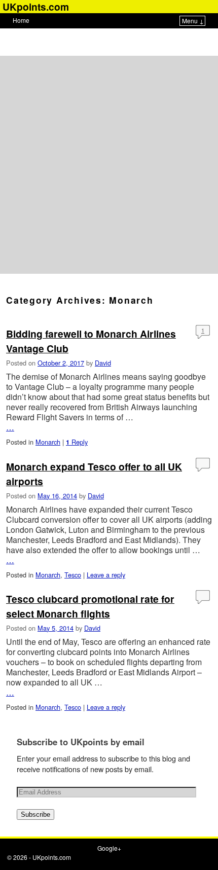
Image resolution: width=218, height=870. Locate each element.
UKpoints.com (51, 857)
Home (21, 20)
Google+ (109, 848)
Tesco (72, 574)
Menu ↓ (193, 20)
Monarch (47, 442)
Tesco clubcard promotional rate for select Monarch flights (90, 606)
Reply (77, 442)
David (103, 363)
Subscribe (35, 814)
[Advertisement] (109, 165)
